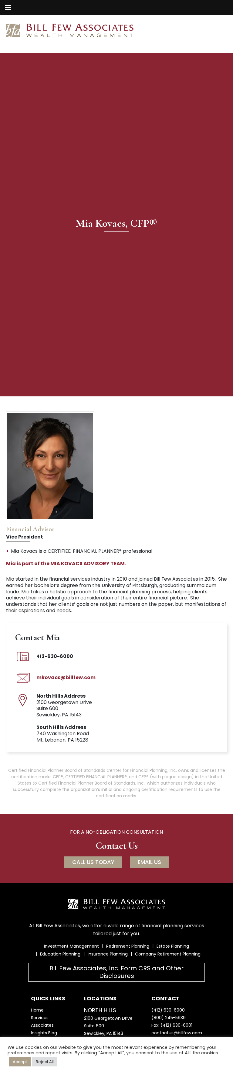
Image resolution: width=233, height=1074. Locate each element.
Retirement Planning (127, 946)
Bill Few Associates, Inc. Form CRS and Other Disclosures (116, 972)
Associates (42, 1025)
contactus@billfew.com (176, 1033)
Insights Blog (44, 1033)
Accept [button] (20, 1062)
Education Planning (60, 954)
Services (40, 1018)
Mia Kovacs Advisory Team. (88, 563)
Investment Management (71, 946)
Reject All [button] (45, 1062)
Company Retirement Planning (168, 954)
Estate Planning (173, 946)
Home (37, 1010)
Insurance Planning (108, 954)
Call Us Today (93, 862)
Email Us (149, 862)
